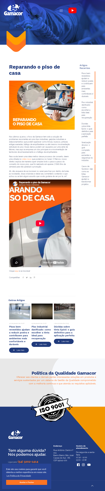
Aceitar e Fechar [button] (27, 482)
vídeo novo (26, 159)
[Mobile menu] (61, 10)
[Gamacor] (13, 10)
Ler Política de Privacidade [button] (19, 476)
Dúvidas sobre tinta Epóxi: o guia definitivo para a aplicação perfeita (87, 130)
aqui (16, 271)
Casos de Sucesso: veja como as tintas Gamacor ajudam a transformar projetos (87, 175)
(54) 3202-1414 (28, 461)
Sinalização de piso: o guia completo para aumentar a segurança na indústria (87, 151)
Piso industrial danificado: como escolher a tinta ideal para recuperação (41, 332)
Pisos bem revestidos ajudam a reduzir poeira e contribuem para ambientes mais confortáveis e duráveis (19, 335)
